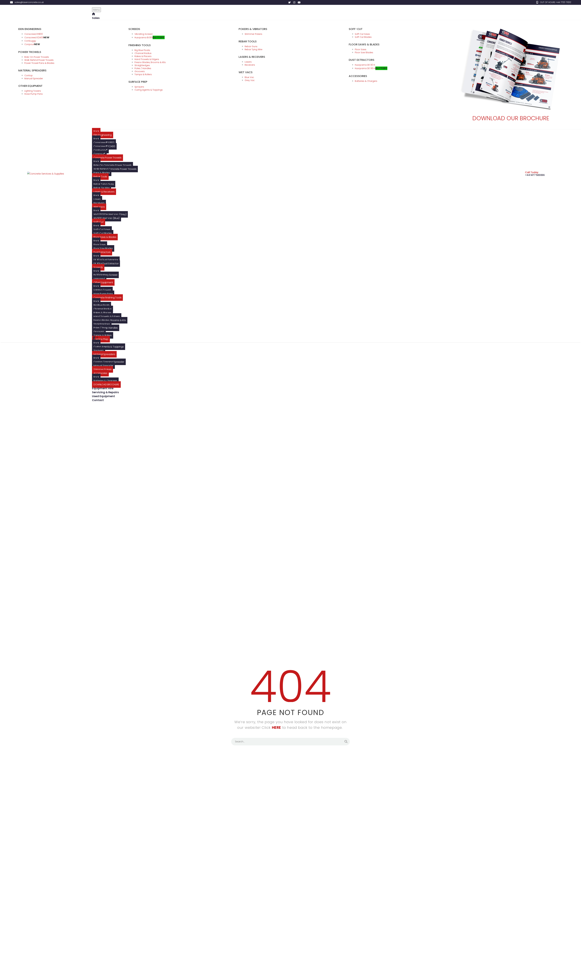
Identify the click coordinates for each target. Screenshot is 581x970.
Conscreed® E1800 (104, 142)
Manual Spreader (103, 365)
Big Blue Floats (102, 305)
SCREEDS (134, 29)
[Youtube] (299, 2)
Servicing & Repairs (105, 392)
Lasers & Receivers (104, 191)
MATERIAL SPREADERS (32, 70)
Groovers (99, 331)
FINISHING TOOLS (139, 45)
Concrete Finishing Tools (107, 297)
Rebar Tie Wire (102, 188)
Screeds (98, 267)
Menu (96, 9)
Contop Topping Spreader (109, 362)
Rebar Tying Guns (104, 184)
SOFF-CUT (356, 29)
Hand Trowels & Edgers (107, 316)
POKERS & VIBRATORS (253, 29)
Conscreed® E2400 (104, 146)
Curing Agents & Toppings (109, 346)
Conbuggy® (100, 150)
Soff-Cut (98, 222)
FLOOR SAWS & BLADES (364, 44)
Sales (96, 18)
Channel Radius (103, 309)
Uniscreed (99, 278)
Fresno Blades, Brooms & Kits (110, 320)
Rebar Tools (100, 176)
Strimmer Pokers (103, 369)
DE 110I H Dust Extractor (106, 263)
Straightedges (102, 324)
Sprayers (98, 350)
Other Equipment (103, 282)
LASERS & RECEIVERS (252, 57)
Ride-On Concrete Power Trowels (112, 165)
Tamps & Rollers (103, 335)
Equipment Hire (102, 388)
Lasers (97, 199)
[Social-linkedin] (279, 2)
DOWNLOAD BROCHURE (106, 384)
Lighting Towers (102, 290)
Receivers (99, 203)
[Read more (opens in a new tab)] (553, 2)
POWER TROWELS (29, 52)
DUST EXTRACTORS (361, 60)
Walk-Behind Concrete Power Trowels (115, 169)
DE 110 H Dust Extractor (106, 259)
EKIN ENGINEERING (29, 29)
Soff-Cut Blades (103, 233)
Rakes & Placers (102, 312)
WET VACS (246, 72)
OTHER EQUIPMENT (30, 86)
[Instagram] (294, 2)
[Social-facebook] (284, 2)
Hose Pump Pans (103, 294)
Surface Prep (101, 339)
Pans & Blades (102, 173)
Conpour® (99, 154)
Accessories (100, 373)
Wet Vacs (99, 207)
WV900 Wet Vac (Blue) (107, 218)
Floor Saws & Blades (105, 237)
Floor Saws (100, 244)
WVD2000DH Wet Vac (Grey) (110, 214)
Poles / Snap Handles (106, 328)
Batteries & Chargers (105, 380)
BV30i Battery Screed (105, 275)
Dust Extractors (102, 252)
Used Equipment (103, 396)
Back (96, 131)
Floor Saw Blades (103, 248)
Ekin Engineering (103, 135)
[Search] (346, 808)
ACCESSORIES (358, 76)
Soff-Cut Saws (102, 229)
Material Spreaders (104, 354)
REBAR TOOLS (248, 41)
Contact (98, 400)
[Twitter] (289, 2)
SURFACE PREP (137, 82)
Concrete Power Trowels (107, 157)
